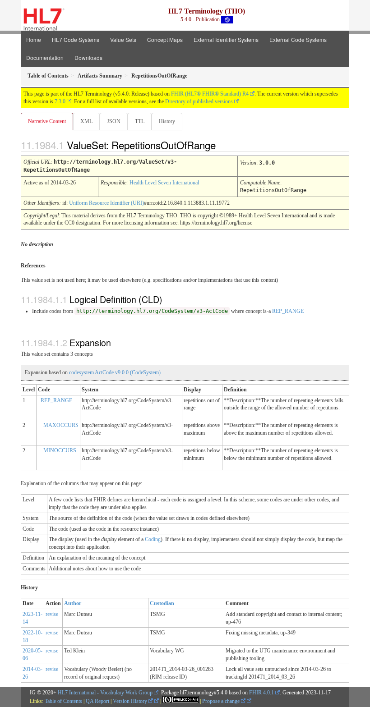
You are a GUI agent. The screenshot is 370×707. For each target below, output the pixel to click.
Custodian (162, 603)
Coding (153, 539)
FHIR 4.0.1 (261, 692)
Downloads (88, 57)
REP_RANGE (288, 311)
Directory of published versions (199, 101)
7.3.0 (60, 101)
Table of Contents (63, 701)
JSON (113, 121)
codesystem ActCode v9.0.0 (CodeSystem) (115, 372)
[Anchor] (223, 145)
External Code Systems (298, 39)
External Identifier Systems (226, 39)
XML (86, 121)
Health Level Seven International (164, 182)
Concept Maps (165, 39)
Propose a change (221, 701)
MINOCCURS (59, 450)
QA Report (97, 701)
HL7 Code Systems (75, 39)
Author (72, 603)
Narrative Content (47, 121)
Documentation (45, 57)
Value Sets (123, 39)
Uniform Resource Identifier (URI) (106, 203)
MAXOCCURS (61, 425)
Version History (130, 701)
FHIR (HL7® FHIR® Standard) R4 (210, 94)
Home (33, 39)
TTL (139, 121)
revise (52, 614)
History (167, 121)
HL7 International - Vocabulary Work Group (105, 692)
